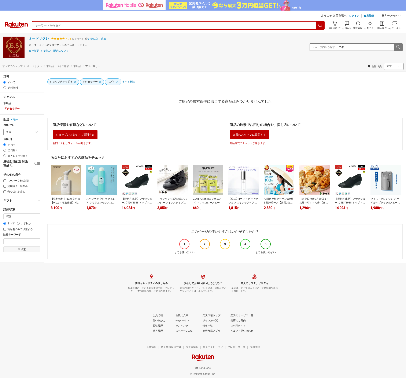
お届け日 (8, 139)
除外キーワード (12, 234)
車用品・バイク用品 (57, 66)
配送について (61, 50)
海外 (15, 119)
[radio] (4, 82)
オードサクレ (39, 38)
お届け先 (8, 125)
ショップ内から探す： (324, 47)
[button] (391, 16)
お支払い (46, 50)
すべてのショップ (12, 66)
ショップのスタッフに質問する (75, 134)
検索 (23, 249)
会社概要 (34, 50)
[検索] (320, 25)
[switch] (37, 163)
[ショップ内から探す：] (398, 47)
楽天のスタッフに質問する (249, 134)
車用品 (77, 66)
